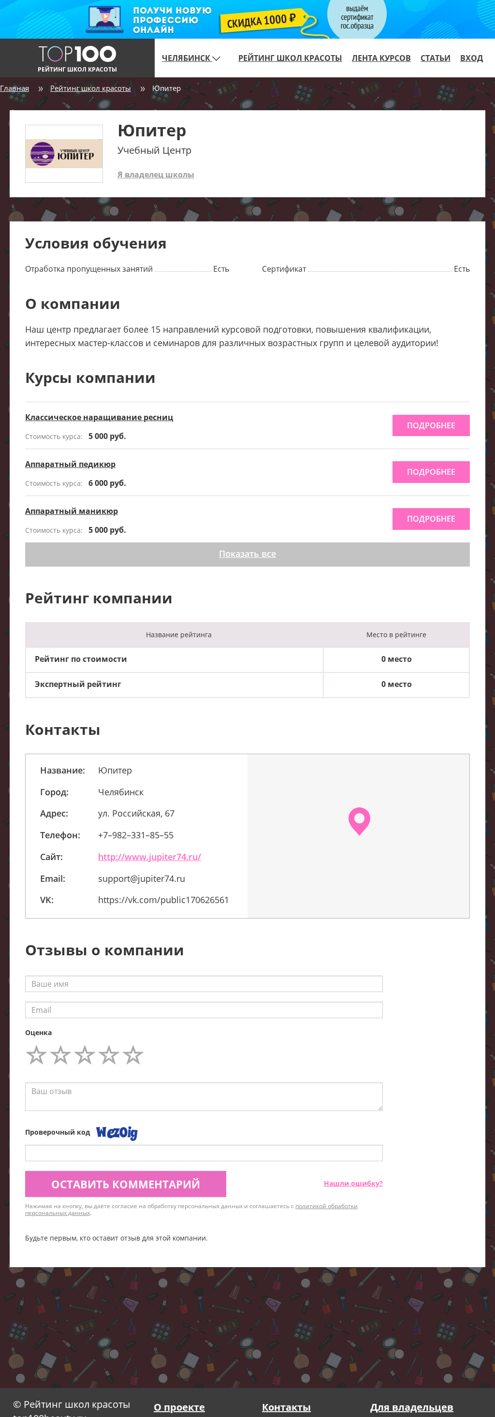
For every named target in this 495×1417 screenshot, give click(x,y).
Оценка (38, 1032)
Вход (471, 58)
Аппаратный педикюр (70, 464)
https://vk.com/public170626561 (163, 900)
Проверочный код (57, 1132)
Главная (14, 88)
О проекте (179, 1407)
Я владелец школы (155, 174)
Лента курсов (381, 58)
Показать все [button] (247, 553)
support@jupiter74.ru (141, 878)
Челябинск (187, 58)
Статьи (436, 58)
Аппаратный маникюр (71, 511)
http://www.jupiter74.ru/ (149, 856)
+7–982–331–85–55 (136, 835)
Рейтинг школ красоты (290, 58)
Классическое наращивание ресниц (99, 417)
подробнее (431, 425)
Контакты (286, 1407)
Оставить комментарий (125, 1184)
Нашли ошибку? (353, 1183)
